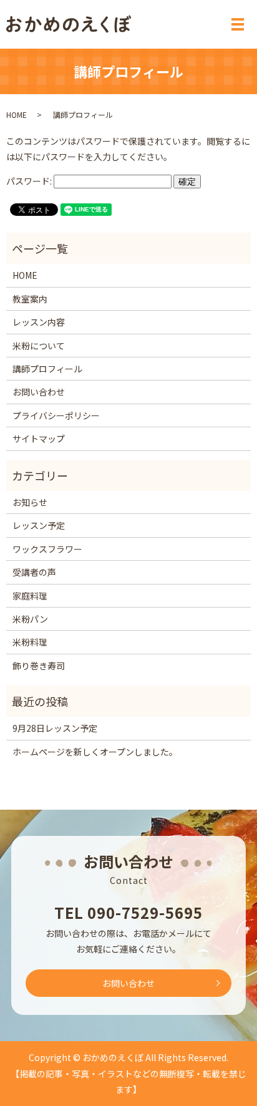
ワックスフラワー (47, 549)
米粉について (38, 345)
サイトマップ (38, 438)
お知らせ (29, 502)
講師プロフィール (47, 368)
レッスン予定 (38, 525)
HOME (16, 114)
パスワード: (30, 181)
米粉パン (30, 619)
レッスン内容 (38, 322)
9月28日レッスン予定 (54, 728)
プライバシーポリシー (56, 415)
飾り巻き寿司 (38, 665)
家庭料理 (29, 595)
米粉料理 (29, 642)
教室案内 (29, 299)
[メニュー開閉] (237, 24)
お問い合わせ (38, 392)
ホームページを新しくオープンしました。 (95, 751)
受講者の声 (34, 572)
